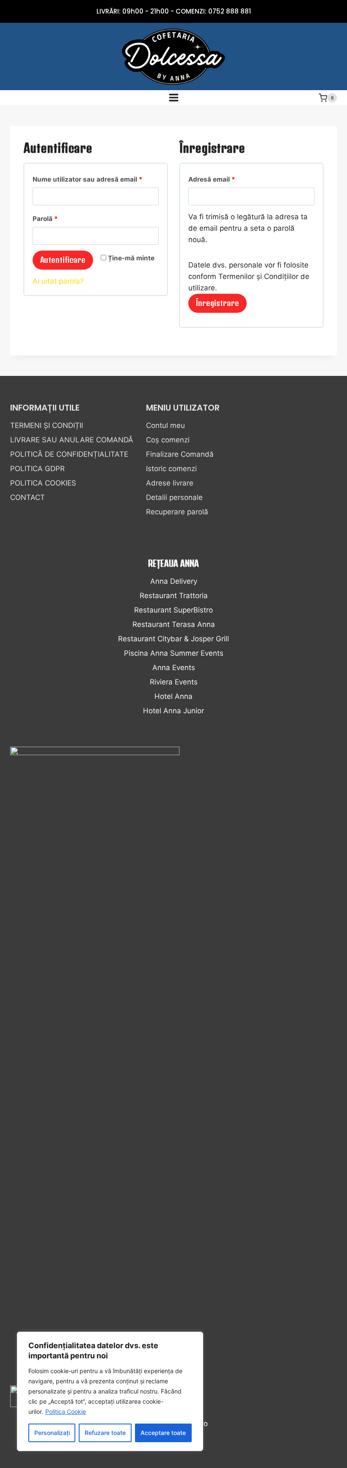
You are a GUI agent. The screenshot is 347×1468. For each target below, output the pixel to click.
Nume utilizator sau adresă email (96, 179)
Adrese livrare (169, 483)
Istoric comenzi (171, 468)
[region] (110, 1391)
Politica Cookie (65, 1411)
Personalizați (52, 1432)
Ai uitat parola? (58, 281)
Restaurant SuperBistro (173, 610)
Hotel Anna (173, 696)
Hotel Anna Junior (173, 710)
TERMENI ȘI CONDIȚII (46, 425)
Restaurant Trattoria (174, 595)
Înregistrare (217, 303)
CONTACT (27, 497)
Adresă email (229, 179)
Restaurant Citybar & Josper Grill (173, 639)
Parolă (63, 218)
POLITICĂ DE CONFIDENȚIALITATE (69, 454)
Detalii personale (174, 497)
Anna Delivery (173, 581)
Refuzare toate (105, 1432)
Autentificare (62, 260)
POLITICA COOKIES (43, 483)
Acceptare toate (163, 1432)
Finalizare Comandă (180, 454)
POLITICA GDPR (37, 468)
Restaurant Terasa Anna (173, 624)
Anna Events (173, 667)
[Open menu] (173, 97)
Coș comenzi (168, 440)
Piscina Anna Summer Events (173, 653)
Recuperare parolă (177, 512)
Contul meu (165, 425)
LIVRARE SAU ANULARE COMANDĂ (71, 440)
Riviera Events (174, 682)
